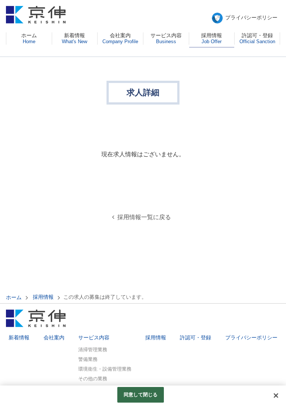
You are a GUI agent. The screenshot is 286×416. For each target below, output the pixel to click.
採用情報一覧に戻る (144, 217)
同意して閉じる (141, 394)
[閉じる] (276, 395)
